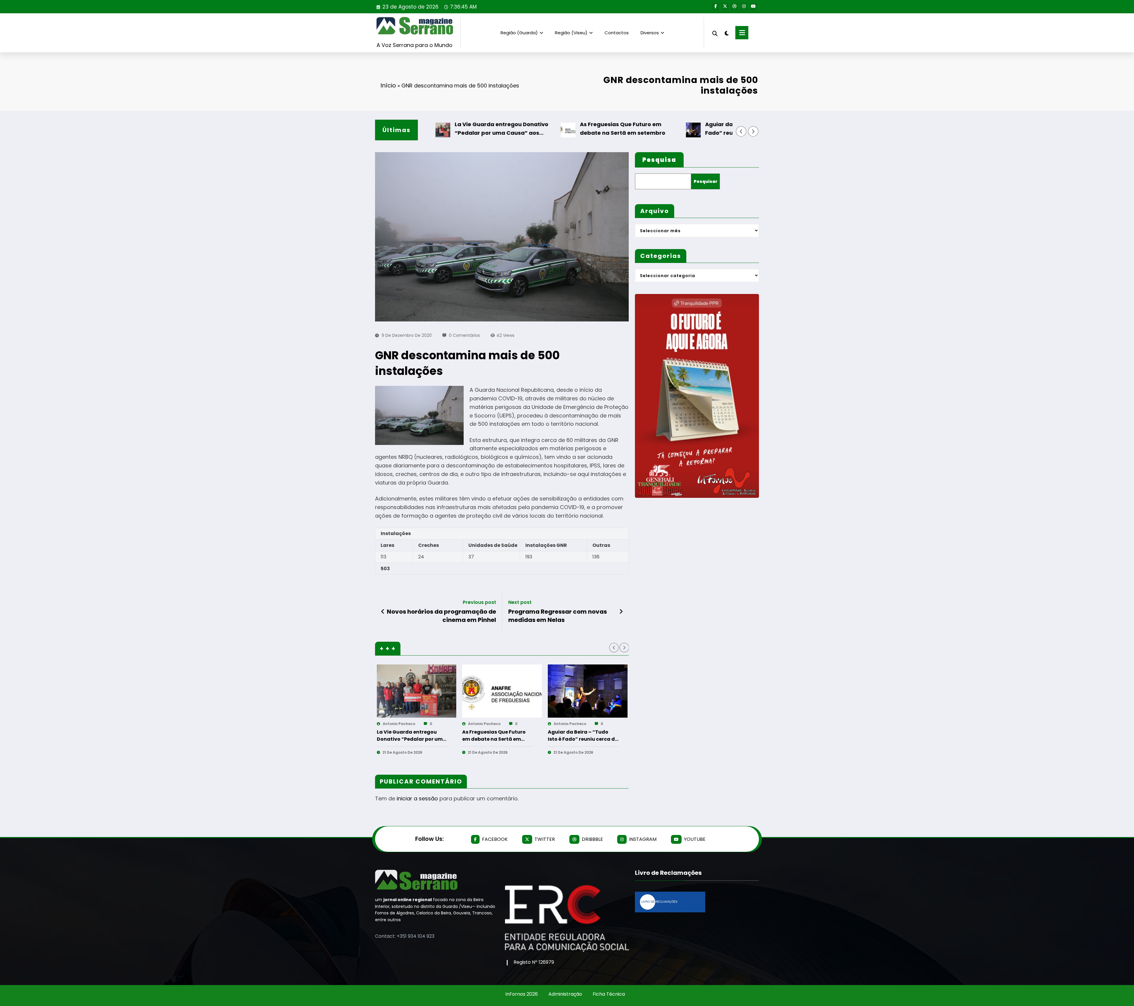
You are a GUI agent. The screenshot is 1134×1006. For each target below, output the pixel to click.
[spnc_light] (726, 32)
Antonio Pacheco (399, 723)
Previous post (479, 602)
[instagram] (743, 6)
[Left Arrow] (741, 131)
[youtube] (753, 6)
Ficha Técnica (609, 994)
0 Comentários (464, 335)
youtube (695, 839)
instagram (642, 839)
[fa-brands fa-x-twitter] (725, 6)
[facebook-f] (715, 6)
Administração (565, 994)
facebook (495, 839)
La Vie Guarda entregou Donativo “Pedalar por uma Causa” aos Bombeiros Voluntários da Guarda (473, 129)
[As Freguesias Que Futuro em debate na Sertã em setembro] (502, 691)
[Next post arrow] (621, 611)
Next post (520, 602)
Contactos (617, 33)
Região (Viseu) (571, 33)
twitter (545, 839)
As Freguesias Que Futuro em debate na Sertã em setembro (592, 128)
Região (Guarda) (519, 33)
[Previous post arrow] (383, 611)
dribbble (592, 839)
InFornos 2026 (521, 994)
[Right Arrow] (753, 131)
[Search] (715, 32)
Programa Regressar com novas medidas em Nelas (557, 615)
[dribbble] (734, 6)
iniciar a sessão (417, 798)
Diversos (650, 33)
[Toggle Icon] (741, 32)
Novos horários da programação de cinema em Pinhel (441, 615)
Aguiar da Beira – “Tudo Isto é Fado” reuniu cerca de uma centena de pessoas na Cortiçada (723, 129)
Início (388, 85)
